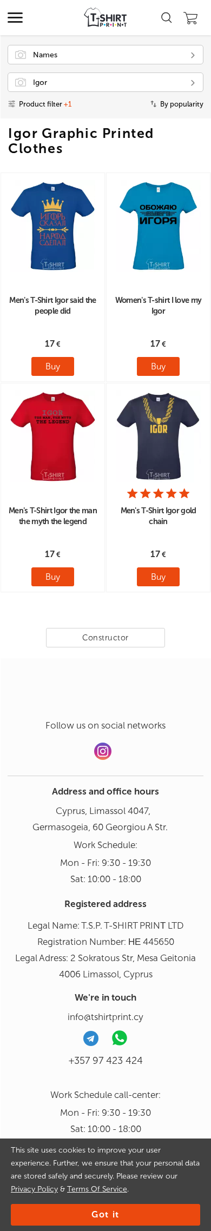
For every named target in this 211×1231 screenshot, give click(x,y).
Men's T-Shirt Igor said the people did (52, 305)
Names (45, 54)
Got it (105, 1214)
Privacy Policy (34, 1189)
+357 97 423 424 (106, 1061)
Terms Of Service (97, 1189)
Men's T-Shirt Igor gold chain (158, 516)
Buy (52, 366)
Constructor (105, 638)
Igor (40, 82)
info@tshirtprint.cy (105, 1016)
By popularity (181, 104)
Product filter (45, 104)
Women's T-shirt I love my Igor (158, 305)
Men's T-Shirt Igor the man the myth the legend (53, 516)
